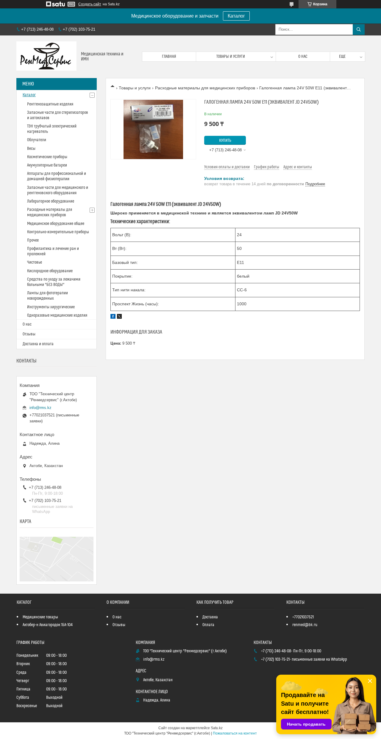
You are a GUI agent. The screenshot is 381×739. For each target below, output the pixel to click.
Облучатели (36, 140)
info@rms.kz (40, 407)
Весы (31, 148)
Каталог (236, 15)
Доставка (210, 617)
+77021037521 (303, 617)
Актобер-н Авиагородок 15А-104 (48, 625)
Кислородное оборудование (50, 271)
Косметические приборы (47, 157)
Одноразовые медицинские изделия (57, 315)
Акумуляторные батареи (47, 165)
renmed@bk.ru (304, 625)
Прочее (33, 240)
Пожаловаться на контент (235, 733)
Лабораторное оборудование (50, 201)
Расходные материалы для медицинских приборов (205, 87)
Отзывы (29, 334)
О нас (302, 56)
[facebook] (112, 317)
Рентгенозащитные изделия (50, 104)
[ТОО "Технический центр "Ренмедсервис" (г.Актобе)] (46, 56)
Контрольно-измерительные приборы (58, 232)
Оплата (208, 625)
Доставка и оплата (38, 344)
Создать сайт (89, 4)
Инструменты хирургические (51, 307)
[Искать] (359, 29)
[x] (119, 317)
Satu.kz (217, 728)
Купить (225, 140)
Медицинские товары (40, 617)
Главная (169, 56)
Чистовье (34, 262)
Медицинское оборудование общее (55, 223)
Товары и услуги (230, 56)
